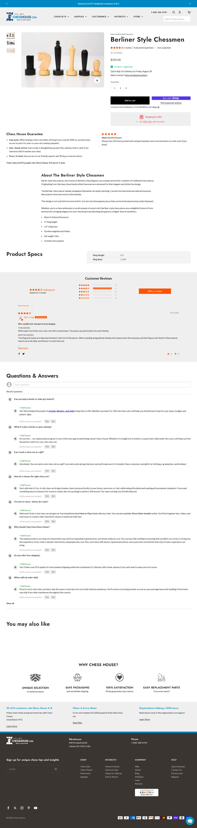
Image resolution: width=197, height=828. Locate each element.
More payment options (171, 102)
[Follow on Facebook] (8, 808)
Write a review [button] (155, 291)
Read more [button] (23, 348)
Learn (137, 780)
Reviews (139, 783)
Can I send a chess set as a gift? (29, 452)
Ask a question (164, 47)
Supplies (84, 776)
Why (137, 766)
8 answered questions (144, 47)
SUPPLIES (79, 16)
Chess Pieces (86, 770)
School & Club (111, 770)
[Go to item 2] (10, 43)
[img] (24, 313)
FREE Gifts (147, 121)
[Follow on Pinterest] (29, 808)
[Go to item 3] (10, 51)
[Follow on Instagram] (22, 808)
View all (10, 603)
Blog (137, 773)
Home (113, 34)
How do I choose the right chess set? (31, 476)
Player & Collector (113, 773)
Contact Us (176, 770)
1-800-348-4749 (159, 12)
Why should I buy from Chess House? (32, 527)
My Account (177, 773)
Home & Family (112, 766)
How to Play (86, 513)
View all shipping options (135, 75)
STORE (136, 16)
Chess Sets (85, 766)
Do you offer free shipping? (27, 555)
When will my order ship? (26, 577)
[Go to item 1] (10, 35)
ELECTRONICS (99, 16)
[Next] (190, 3)
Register (175, 776)
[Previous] (6, 3)
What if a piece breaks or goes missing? (33, 426)
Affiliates (139, 776)
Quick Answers (178, 766)
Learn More (11, 726)
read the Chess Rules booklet (137, 513)
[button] (117, 47)
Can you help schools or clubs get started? (34, 399)
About (138, 770)
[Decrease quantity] (114, 88)
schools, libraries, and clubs (61, 411)
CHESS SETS (60, 16)
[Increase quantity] (126, 88)
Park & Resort (111, 776)
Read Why (77, 722)
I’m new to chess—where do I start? (31, 501)
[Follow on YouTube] (35, 808)
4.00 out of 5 (49, 289)
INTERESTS (119, 16)
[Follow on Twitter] (15, 808)
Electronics (85, 773)
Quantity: (115, 82)
